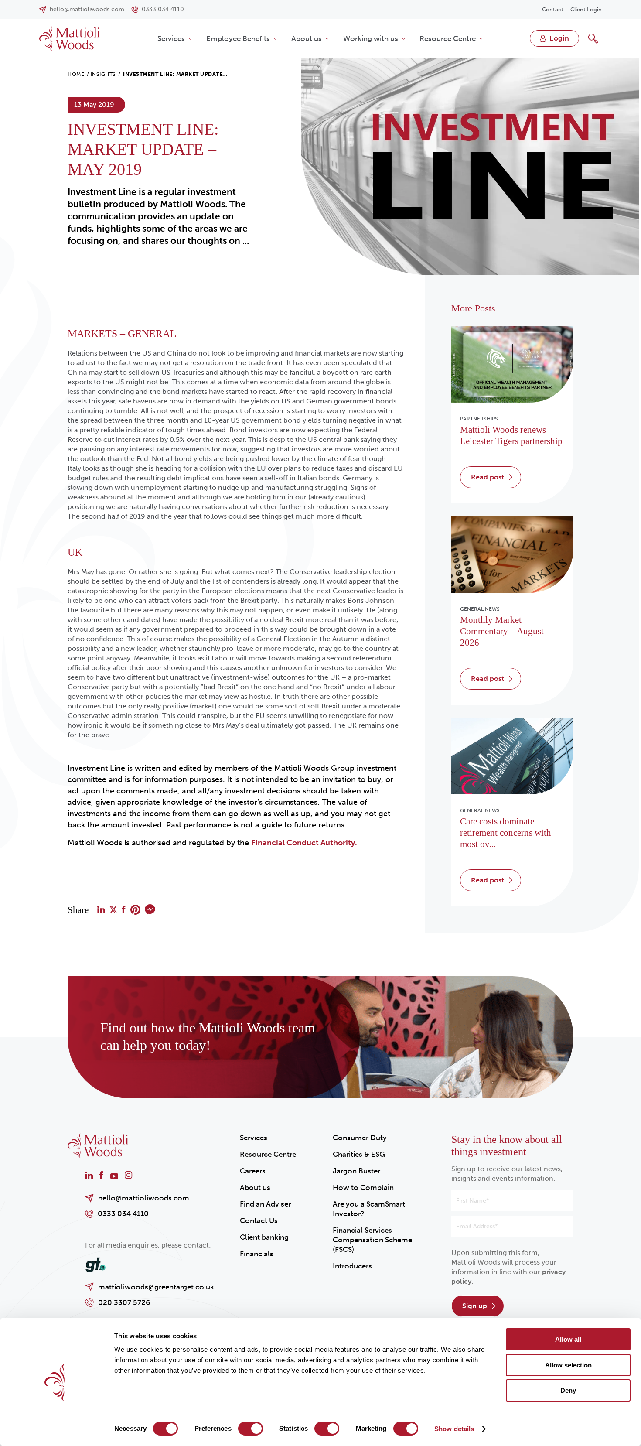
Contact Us (259, 1220)
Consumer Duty (360, 1137)
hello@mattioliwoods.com (143, 1197)
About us (306, 38)
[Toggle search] (593, 38)
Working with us (370, 38)
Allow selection (568, 1365)
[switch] (250, 1429)
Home (76, 74)
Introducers (352, 1265)
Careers (253, 1170)
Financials (256, 1253)
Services (171, 38)
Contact (552, 9)
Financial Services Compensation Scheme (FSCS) (372, 1240)
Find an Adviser (265, 1204)
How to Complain (363, 1187)
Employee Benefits (238, 38)
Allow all (568, 1339)
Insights (103, 74)
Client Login (586, 9)
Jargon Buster (356, 1170)
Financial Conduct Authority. (304, 843)
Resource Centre (447, 38)
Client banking (264, 1237)
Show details (454, 1428)
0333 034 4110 (123, 1213)
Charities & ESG (359, 1154)
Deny (568, 1390)
